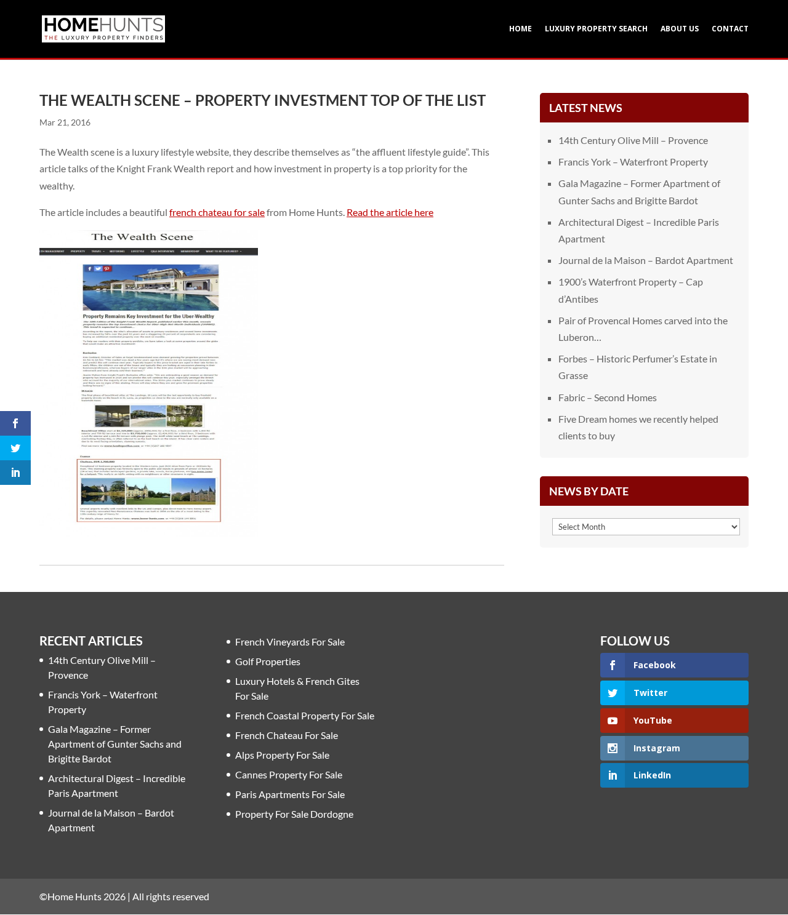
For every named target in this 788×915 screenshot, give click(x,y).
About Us (680, 29)
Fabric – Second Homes (607, 397)
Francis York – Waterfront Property (633, 161)
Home (520, 29)
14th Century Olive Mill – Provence (633, 140)
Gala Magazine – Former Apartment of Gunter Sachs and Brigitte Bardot (115, 743)
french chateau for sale (217, 212)
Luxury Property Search (596, 29)
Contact (730, 29)
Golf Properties (267, 661)
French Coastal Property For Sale (304, 715)
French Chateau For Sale (286, 735)
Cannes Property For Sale (288, 774)
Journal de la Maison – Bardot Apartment (645, 260)
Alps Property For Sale (282, 755)
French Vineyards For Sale (290, 641)
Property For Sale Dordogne (294, 814)
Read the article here (390, 212)
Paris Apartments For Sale (290, 794)
